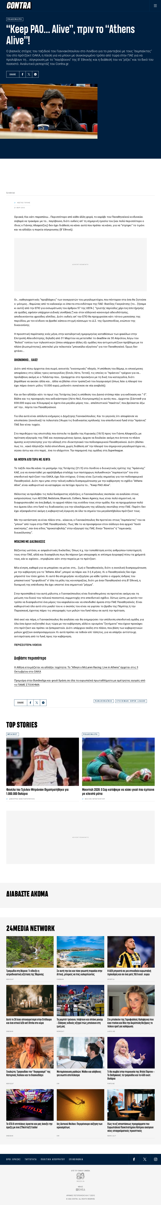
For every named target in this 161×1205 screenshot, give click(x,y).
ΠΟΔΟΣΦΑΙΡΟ (90, 734)
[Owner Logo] (80, 1177)
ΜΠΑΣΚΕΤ (13, 734)
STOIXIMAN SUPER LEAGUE (131, 701)
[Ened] (80, 1190)
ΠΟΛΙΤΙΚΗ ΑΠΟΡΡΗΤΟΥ (53, 1159)
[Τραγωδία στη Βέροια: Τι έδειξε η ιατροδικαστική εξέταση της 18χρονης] (30, 952)
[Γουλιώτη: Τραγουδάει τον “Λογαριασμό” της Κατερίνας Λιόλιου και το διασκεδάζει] (30, 1052)
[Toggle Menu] (155, 5)
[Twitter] (29, 74)
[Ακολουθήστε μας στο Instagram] (155, 1159)
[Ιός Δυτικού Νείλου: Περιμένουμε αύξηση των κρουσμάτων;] (80, 1105)
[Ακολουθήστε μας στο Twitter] (144, 1159)
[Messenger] (35, 74)
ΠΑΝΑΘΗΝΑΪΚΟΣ (103, 701)
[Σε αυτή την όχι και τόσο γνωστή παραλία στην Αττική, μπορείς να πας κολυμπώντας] (80, 952)
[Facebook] (22, 74)
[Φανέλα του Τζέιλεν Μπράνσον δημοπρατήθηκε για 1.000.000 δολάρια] (42, 762)
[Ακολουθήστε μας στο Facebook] (134, 1159)
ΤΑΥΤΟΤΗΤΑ (31, 1159)
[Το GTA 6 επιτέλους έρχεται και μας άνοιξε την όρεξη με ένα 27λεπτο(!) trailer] (30, 1105)
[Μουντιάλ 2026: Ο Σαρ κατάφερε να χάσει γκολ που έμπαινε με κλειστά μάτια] (118, 762)
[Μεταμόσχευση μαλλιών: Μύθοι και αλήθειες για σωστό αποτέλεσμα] (80, 1052)
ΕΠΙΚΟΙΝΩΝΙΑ (76, 1159)
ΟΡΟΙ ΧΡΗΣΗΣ (13, 1159)
